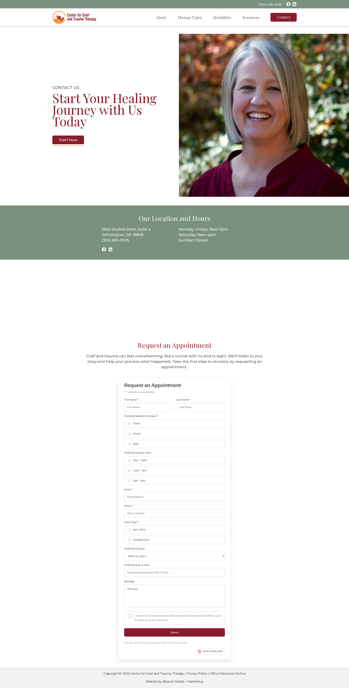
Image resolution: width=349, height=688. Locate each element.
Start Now (68, 140)
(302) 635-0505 (115, 240)
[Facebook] (288, 4)
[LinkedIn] (294, 4)
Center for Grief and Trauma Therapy (157, 673)
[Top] (335, 683)
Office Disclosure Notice (228, 673)
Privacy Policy (197, 673)
